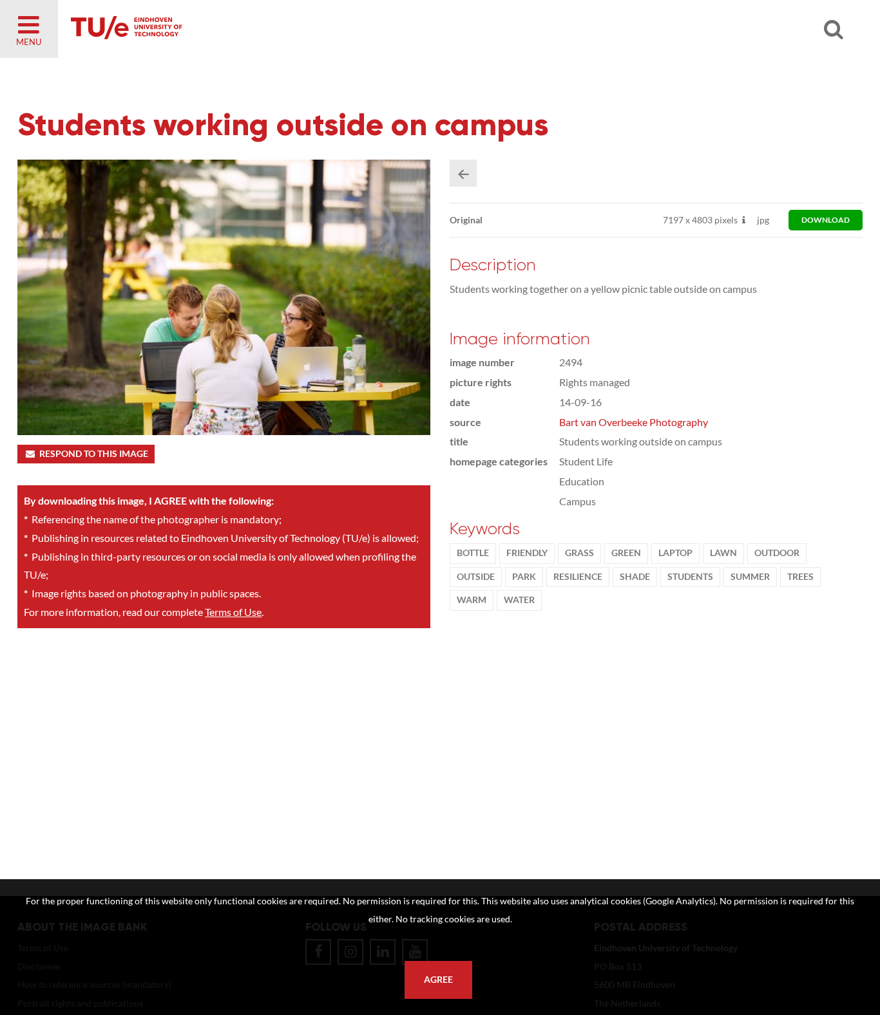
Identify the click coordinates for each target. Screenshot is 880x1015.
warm (471, 600)
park (524, 577)
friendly (527, 553)
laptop (675, 553)
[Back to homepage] (219, 29)
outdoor (776, 553)
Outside (476, 577)
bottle (473, 553)
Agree (438, 979)
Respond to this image (93, 454)
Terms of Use (233, 612)
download (825, 220)
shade (635, 577)
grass (579, 553)
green (626, 553)
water (519, 600)
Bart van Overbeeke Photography (633, 422)
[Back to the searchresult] (463, 173)
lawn (723, 553)
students (690, 577)
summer (750, 577)
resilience (577, 577)
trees (800, 577)
